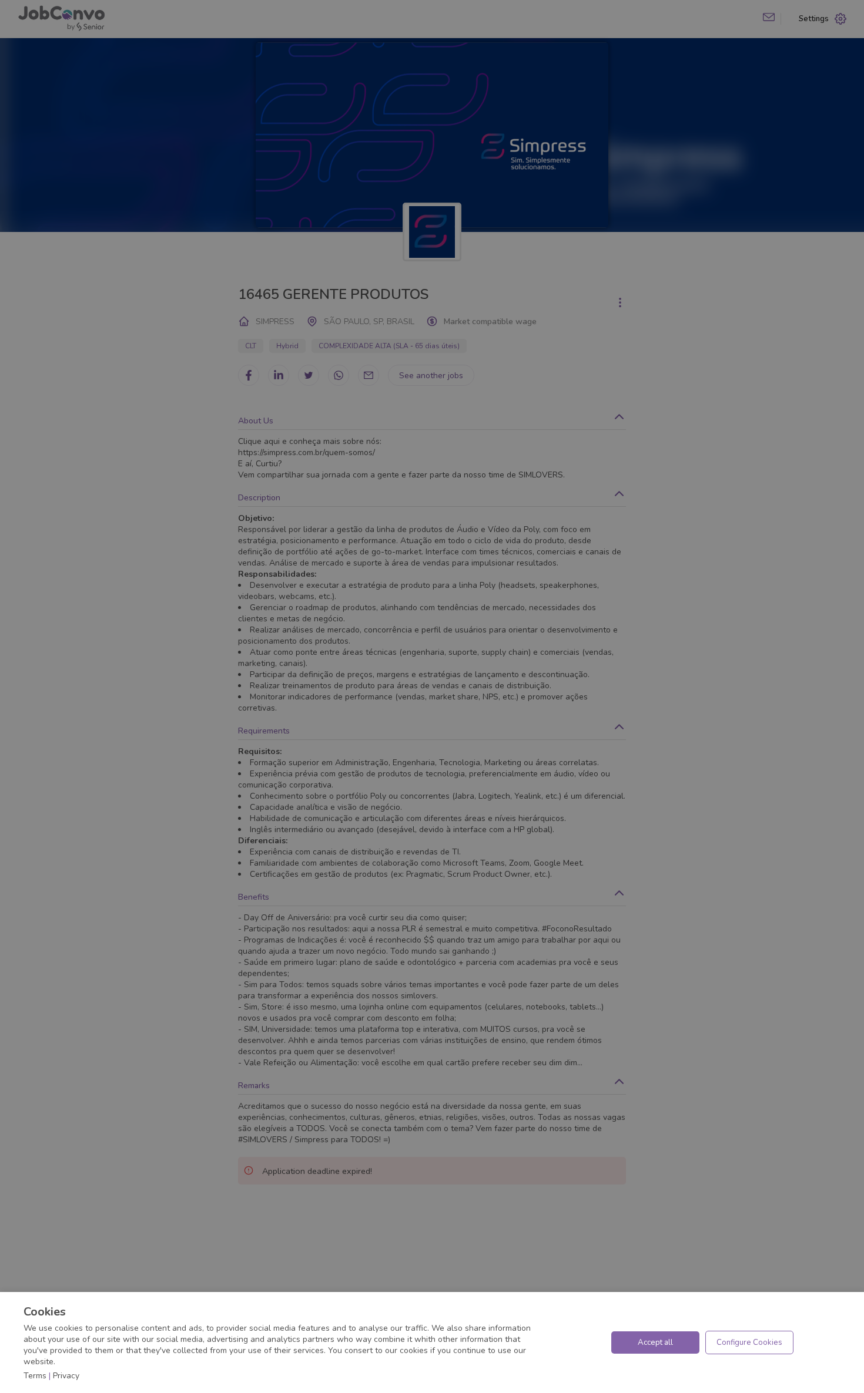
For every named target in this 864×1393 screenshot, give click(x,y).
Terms (35, 1375)
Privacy (66, 1375)
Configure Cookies (749, 1342)
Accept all (655, 1342)
